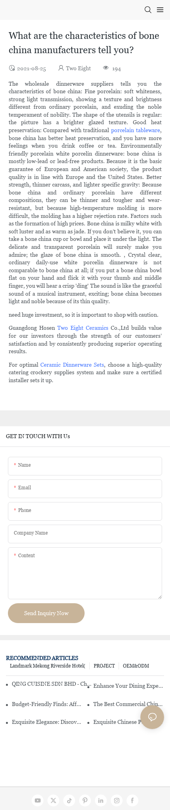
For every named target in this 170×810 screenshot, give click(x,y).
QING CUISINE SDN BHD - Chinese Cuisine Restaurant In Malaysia (51, 684)
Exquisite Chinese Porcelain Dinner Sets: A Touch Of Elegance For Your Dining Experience (128, 722)
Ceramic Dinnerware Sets (72, 365)
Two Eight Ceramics (82, 328)
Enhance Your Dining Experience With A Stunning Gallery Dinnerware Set (128, 686)
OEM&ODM (136, 666)
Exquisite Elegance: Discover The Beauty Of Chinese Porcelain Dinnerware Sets (47, 722)
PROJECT (104, 666)
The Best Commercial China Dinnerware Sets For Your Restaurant (128, 704)
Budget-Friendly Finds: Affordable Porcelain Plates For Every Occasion (47, 704)
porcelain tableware (135, 130)
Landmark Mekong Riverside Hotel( (47, 666)
